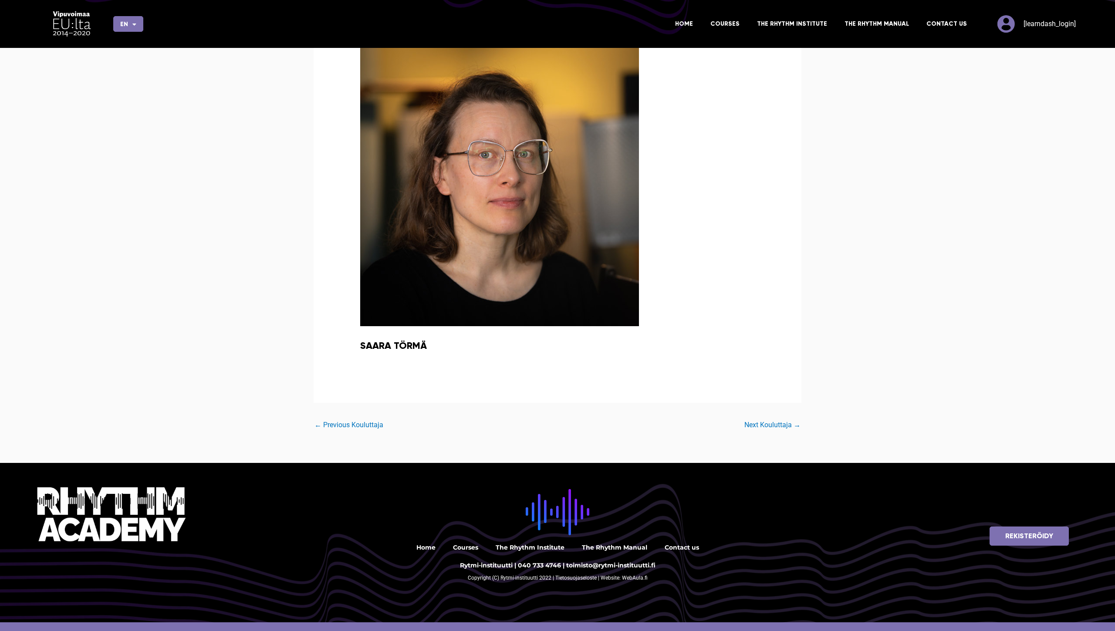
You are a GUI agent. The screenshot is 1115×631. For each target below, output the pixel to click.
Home (684, 23)
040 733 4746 (539, 565)
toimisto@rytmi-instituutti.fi (610, 565)
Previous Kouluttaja (348, 425)
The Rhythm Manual (877, 23)
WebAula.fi (635, 578)
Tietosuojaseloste (576, 578)
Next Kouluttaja (772, 425)
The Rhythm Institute (792, 23)
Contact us (946, 23)
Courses (725, 23)
